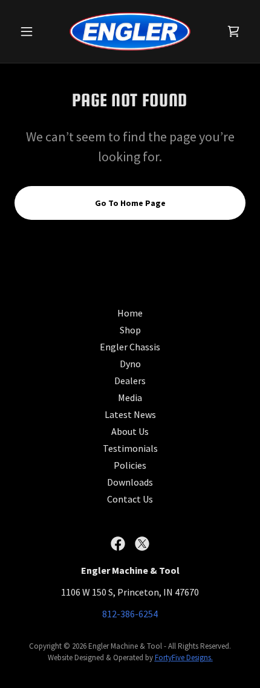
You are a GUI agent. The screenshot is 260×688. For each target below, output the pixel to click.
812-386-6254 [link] (130, 614)
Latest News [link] (130, 414)
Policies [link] (130, 465)
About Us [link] (130, 431)
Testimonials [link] (130, 448)
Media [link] (130, 397)
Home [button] (130, 313)
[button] (32, 31)
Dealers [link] (130, 381)
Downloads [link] (130, 482)
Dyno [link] (130, 364)
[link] (129, 31)
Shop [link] (130, 330)
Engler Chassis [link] (130, 347)
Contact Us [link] (130, 499)
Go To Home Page (130, 203)
